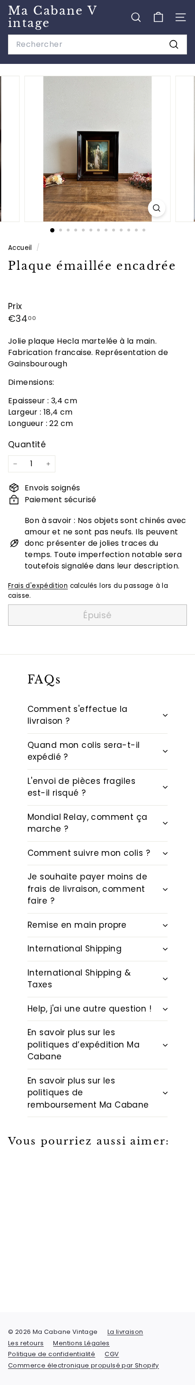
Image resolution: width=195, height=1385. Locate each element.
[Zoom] (157, 208)
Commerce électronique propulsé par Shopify (83, 1365)
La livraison (125, 1331)
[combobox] (97, 44)
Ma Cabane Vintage (53, 17)
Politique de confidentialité (51, 1353)
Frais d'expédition (38, 585)
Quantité (27, 444)
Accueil (21, 247)
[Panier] (158, 17)
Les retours (26, 1343)
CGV (112, 1353)
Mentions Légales (81, 1343)
